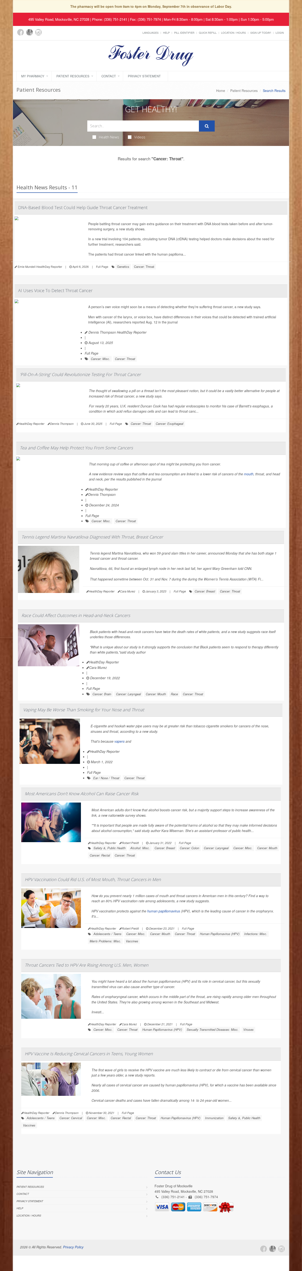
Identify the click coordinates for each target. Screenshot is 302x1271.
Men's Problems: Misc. (105, 941)
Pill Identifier (184, 32)
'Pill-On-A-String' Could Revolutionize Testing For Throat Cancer (80, 374)
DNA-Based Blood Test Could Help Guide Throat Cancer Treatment (82, 207)
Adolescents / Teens (107, 934)
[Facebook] (20, 32)
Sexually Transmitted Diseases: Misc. (213, 1029)
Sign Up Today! (260, 32)
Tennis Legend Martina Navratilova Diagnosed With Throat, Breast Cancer (92, 537)
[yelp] (47, 35)
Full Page (102, 267)
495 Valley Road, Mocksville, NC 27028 (58, 19)
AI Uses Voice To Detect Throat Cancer (55, 290)
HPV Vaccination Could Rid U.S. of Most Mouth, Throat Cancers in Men (93, 879)
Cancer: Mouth (156, 694)
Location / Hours (233, 32)
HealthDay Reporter (103, 489)
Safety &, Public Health (109, 848)
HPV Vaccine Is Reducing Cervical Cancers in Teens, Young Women (89, 1053)
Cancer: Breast (205, 591)
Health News (109, 137)
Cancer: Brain (101, 694)
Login (280, 32)
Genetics (123, 266)
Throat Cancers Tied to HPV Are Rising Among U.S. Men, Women (86, 965)
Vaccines (132, 941)
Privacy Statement (144, 76)
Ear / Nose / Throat (106, 778)
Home (220, 90)
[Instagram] (38, 32)
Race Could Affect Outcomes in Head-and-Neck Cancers (75, 615)
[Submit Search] (207, 126)
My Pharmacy (32, 76)
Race (174, 694)
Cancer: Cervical (70, 1118)
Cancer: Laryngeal (128, 694)
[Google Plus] (29, 32)
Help (166, 32)
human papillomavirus (163, 911)
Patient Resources (72, 76)
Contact (108, 76)
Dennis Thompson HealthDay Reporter (117, 332)
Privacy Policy (73, 1247)
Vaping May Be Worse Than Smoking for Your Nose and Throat (83, 709)
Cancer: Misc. (100, 358)
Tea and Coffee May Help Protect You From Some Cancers (76, 448)
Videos (139, 137)
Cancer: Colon (189, 848)
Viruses (248, 1029)
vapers (119, 741)
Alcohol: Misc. (140, 848)
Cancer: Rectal (100, 855)
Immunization (214, 1118)
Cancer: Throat (144, 266)
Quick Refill (208, 32)
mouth (248, 474)
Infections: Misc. (255, 934)
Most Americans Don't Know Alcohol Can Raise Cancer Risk (81, 793)
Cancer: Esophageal (169, 423)
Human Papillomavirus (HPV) (219, 934)
